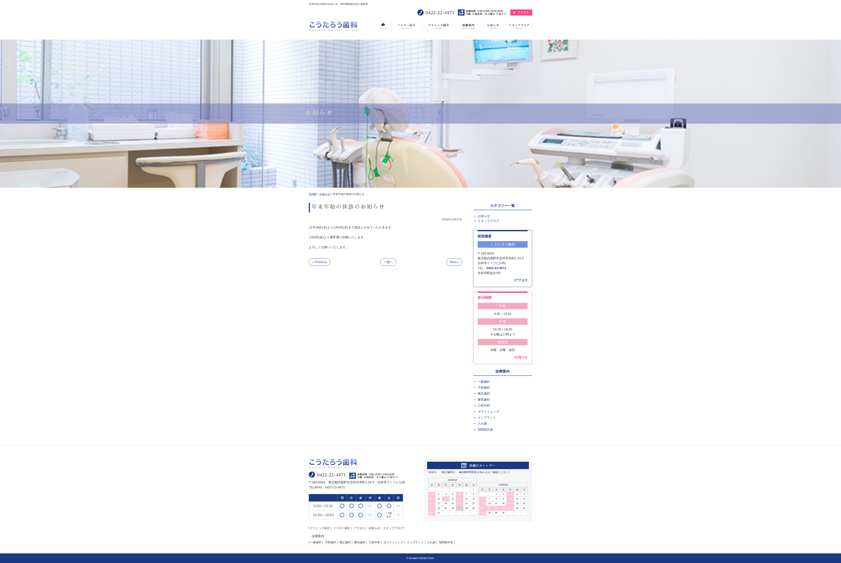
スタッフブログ (488, 221)
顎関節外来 (485, 429)
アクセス (359, 528)
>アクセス (521, 280)
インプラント (487, 417)
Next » (454, 262)
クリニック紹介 (320, 528)
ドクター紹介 (341, 528)
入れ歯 (482, 423)
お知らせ (325, 194)
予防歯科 (484, 387)
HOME (313, 194)
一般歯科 (484, 381)
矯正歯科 (484, 393)
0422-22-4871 (496, 268)
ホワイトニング (488, 411)
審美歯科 (484, 399)
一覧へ (388, 262)
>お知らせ (521, 357)
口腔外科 (484, 405)
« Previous (319, 262)
